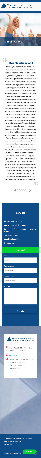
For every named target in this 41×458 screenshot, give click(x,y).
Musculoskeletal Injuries (13, 221)
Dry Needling (9, 243)
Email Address (9, 266)
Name (6, 256)
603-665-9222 (14, 355)
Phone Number (10, 276)
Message (7, 286)
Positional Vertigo (11, 235)
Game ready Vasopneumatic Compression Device (20, 230)
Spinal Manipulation (12, 239)
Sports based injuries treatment (16, 225)
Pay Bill (29, 451)
